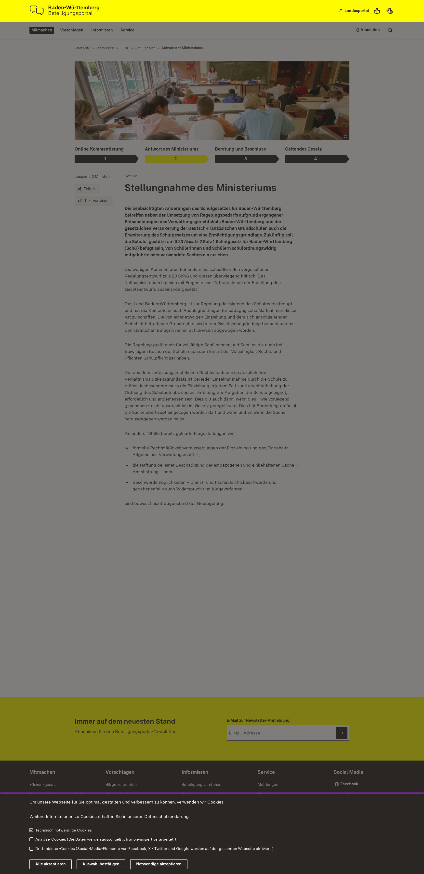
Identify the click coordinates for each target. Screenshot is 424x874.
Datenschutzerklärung (166, 816)
